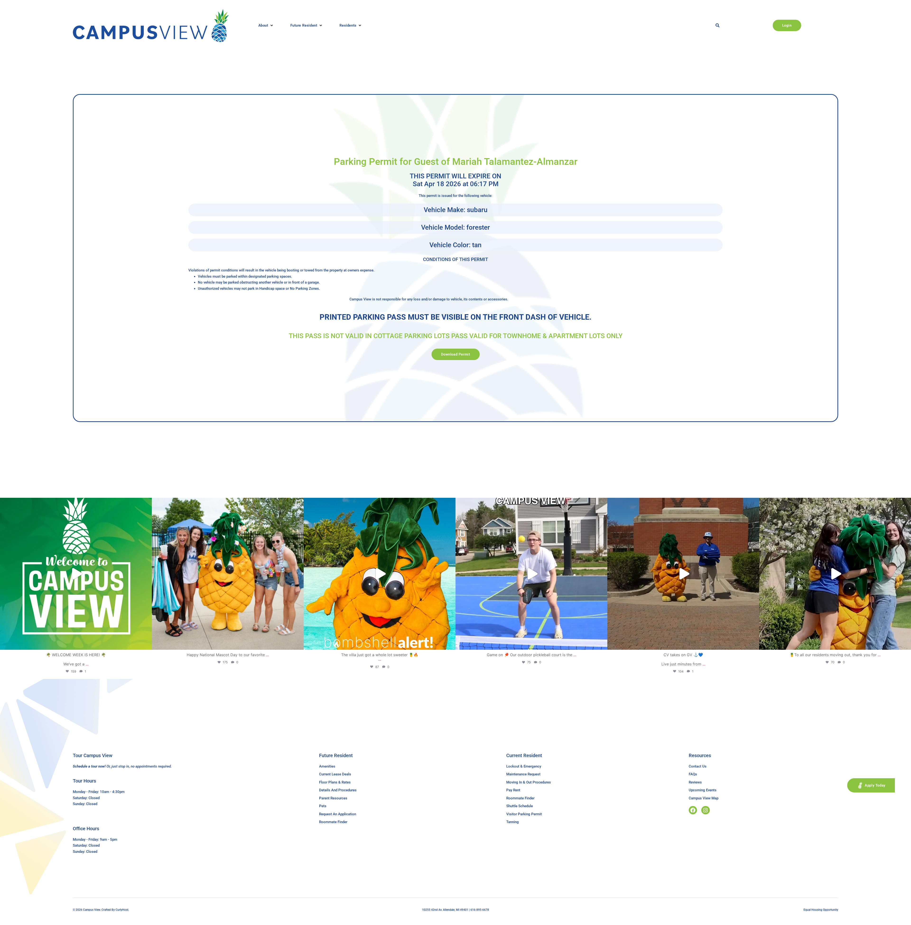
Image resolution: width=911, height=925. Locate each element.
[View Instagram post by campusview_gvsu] (147, 644)
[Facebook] (693, 810)
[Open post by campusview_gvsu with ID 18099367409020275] (683, 574)
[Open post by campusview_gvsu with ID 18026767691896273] (76, 574)
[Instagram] (705, 810)
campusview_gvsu (74, 503)
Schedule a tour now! (89, 766)
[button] (266, 25)
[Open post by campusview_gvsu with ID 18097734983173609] (531, 574)
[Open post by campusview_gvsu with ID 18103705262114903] (228, 574)
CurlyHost (122, 909)
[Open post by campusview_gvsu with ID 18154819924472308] (380, 574)
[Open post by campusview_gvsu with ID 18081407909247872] (835, 574)
